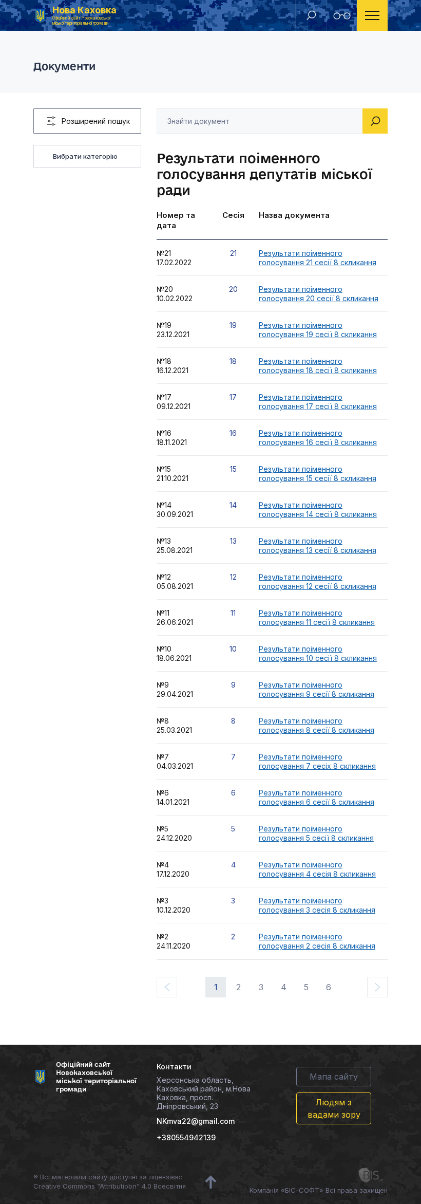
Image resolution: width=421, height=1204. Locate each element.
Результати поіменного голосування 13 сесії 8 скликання (317, 545)
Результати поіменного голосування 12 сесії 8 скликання (317, 581)
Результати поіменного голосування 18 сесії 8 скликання (318, 366)
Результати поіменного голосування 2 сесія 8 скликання (317, 941)
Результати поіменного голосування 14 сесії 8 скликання (318, 509)
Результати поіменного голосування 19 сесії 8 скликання (318, 330)
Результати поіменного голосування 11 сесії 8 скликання (317, 617)
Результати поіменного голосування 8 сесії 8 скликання (316, 725)
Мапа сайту (334, 1076)
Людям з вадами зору (334, 1108)
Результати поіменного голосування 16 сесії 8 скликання (318, 438)
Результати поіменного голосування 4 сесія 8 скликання (317, 869)
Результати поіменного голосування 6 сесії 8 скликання (316, 797)
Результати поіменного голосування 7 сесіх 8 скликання (317, 761)
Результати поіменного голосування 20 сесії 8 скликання (318, 294)
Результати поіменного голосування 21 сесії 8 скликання (317, 258)
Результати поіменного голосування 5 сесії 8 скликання (316, 833)
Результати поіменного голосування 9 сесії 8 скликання (316, 689)
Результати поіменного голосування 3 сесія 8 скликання (317, 905)
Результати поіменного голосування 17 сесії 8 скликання (318, 402)
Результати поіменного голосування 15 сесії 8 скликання (317, 474)
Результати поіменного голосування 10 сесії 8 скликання (318, 653)
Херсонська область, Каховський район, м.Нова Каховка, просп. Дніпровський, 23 (204, 1093)
